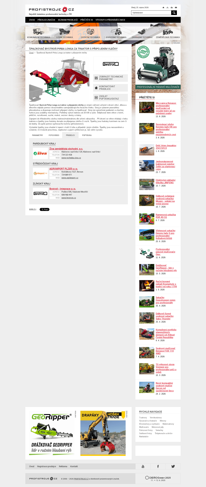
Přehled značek (46, 19)
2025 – (161, 479)
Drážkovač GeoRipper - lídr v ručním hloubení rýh (166, 268)
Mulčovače (144, 427)
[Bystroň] (110, 64)
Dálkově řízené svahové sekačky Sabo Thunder (165, 316)
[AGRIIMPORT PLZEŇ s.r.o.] (40, 173)
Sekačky (159, 430)
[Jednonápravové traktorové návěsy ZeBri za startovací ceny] (146, 165)
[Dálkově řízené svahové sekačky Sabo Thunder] (146, 318)
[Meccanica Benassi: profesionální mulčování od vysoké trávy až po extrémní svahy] (146, 107)
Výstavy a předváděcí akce (110, 19)
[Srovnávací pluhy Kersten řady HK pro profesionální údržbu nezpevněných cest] (146, 128)
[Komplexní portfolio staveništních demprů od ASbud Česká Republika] (146, 334)
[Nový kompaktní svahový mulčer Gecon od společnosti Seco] (146, 387)
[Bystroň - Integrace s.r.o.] (40, 193)
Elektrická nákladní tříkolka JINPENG (165, 181)
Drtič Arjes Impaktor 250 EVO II (166, 146)
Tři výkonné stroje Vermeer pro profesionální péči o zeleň (166, 368)
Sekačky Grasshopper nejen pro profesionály (165, 300)
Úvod (32, 19)
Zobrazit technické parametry (111, 78)
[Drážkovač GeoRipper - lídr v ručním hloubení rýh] (146, 269)
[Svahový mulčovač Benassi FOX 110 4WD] (146, 352)
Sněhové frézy (145, 433)
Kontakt (74, 466)
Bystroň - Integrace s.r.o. (62, 188)
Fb (158, 466)
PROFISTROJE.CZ (51, 9)
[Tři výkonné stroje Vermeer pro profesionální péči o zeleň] (146, 368)
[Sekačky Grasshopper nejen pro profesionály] (146, 301)
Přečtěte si (86, 19)
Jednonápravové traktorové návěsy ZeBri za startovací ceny (165, 165)
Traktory (143, 417)
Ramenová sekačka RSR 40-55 (166, 216)
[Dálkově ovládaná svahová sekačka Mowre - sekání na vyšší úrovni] (146, 200)
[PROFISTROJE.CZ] (43, 479)
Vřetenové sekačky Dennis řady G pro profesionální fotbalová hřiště (165, 234)
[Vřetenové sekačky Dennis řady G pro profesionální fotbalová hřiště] (146, 235)
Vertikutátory (156, 417)
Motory (163, 420)
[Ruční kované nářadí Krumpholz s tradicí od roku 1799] (146, 285)
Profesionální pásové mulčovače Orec (165, 252)
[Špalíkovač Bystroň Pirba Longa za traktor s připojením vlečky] (59, 79)
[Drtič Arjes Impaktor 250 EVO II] (146, 149)
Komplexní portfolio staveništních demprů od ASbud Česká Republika (166, 333)
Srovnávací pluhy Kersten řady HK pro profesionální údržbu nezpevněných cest (166, 129)
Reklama (63, 466)
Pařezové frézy (146, 430)
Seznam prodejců (68, 19)
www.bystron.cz (69, 197)
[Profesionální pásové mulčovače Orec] (146, 253)
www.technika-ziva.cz (71, 157)
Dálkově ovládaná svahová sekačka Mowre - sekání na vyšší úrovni (165, 199)
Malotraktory (168, 423)
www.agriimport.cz (70, 177)
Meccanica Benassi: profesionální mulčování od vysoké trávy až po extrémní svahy (166, 108)
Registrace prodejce (46, 466)
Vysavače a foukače (148, 420)
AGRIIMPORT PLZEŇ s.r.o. (63, 168)
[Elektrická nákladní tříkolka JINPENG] (146, 184)
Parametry (37, 135)
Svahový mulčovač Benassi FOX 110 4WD (165, 351)
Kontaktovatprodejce (107, 87)
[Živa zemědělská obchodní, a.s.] (40, 153)
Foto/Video (54, 135)
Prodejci (70, 135)
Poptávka (87, 135)
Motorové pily (158, 427)
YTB (144, 466)
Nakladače (143, 436)
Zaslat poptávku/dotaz (109, 97)
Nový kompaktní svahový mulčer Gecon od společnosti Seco (165, 386)
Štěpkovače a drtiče (163, 433)
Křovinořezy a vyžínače (149, 423)
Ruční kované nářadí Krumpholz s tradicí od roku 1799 (166, 284)
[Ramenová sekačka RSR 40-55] (146, 219)
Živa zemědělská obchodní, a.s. (66, 148)
